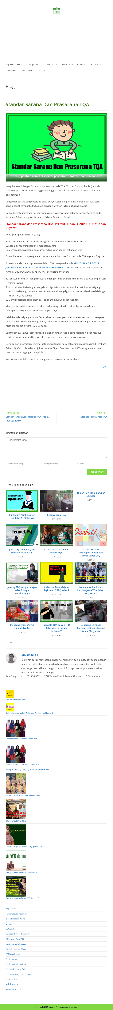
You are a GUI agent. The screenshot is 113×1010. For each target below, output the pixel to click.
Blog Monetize (11, 908)
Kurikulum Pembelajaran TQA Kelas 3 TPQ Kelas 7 (56, 589)
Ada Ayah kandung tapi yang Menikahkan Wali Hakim (27, 769)
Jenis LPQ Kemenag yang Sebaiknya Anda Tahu (22, 551)
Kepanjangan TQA (56, 514)
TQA (11, 643)
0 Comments (93, 676)
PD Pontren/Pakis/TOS (15, 939)
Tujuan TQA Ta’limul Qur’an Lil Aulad (91, 494)
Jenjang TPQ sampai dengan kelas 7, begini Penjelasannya (22, 590)
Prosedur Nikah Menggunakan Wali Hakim (23, 795)
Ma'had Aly (10, 929)
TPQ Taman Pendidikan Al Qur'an (62, 676)
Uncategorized (12, 979)
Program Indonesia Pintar (16, 969)
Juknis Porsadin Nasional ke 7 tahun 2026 (22, 764)
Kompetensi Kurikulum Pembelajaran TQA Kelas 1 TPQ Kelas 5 (91, 590)
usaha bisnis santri (13, 989)
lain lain (9, 924)
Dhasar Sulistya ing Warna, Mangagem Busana (24, 846)
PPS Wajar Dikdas (13, 954)
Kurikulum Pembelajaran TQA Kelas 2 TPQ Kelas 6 (22, 516)
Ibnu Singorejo (29, 654)
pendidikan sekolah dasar (16, 944)
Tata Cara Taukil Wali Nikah (16, 821)
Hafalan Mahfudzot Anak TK (17, 699)
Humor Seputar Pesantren (16, 914)
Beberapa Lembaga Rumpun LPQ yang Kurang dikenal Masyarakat (91, 628)
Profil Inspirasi (11, 959)
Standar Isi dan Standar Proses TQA (56, 551)
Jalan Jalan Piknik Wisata (15, 919)
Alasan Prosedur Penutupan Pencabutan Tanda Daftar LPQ (91, 552)
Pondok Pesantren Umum (16, 949)
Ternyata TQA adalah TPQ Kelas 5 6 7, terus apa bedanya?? (56, 628)
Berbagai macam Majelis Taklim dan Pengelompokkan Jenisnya (31, 713)
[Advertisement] (56, 41)
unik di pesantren (13, 984)
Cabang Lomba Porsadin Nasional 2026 (22, 738)
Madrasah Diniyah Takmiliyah (17, 934)
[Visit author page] (11, 657)
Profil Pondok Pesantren (16, 964)
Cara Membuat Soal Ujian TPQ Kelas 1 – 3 (22, 898)
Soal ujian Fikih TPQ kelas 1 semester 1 (21, 872)
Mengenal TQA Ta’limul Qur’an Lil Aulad (22, 626)
